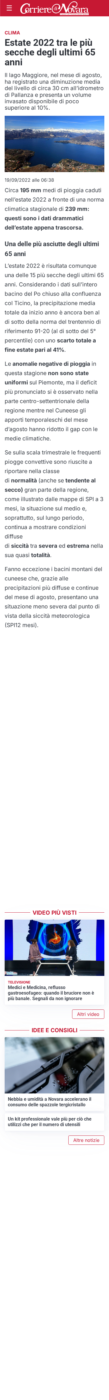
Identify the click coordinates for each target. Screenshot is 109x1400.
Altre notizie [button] (86, 1140)
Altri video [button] (88, 1014)
